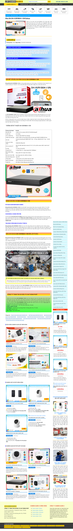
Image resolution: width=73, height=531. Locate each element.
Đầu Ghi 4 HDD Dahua (57, 229)
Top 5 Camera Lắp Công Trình (41, 52)
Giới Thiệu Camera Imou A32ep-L (60, 413)
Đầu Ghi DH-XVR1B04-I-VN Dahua (17, 18)
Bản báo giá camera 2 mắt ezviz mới (13, 50)
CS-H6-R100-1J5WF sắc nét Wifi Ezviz (14, 465)
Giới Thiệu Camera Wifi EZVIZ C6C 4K (36, 315)
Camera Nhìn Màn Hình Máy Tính (59, 261)
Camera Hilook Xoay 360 (58, 307)
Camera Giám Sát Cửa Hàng (8, 527)
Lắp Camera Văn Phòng (18, 527)
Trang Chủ (8, 15)
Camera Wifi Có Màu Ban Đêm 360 (59, 286)
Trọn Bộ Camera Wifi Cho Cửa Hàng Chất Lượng (15, 320)
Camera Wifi (32, 4)
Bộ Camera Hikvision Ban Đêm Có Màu (13, 74)
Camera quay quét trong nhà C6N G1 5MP (37, 403)
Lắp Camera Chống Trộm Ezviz (59, 263)
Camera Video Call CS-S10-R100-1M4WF (14, 403)
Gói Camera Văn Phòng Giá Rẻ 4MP (44, 318)
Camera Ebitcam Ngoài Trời (58, 266)
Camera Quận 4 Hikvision (37, 512)
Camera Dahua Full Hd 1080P (24, 15)
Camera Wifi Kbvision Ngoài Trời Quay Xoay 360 (15, 61)
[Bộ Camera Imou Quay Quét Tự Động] (36, 415)
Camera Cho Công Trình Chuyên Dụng (59, 258)
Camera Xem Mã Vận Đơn (60, 525)
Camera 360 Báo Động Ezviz (58, 288)
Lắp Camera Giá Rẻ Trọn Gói (28, 72)
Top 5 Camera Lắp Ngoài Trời (26, 50)
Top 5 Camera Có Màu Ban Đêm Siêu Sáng (41, 50)
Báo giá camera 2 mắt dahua (11, 52)
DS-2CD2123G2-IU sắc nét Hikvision (13, 369)
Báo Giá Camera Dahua (21, 316)
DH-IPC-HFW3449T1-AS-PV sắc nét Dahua (37, 343)
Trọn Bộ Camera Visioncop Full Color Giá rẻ (14, 72)
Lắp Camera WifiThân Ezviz (30, 63)
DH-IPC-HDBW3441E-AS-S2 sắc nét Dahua (37, 465)
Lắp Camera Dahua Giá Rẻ (25, 525)
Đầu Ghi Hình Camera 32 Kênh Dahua (60, 221)
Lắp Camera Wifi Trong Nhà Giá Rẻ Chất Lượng (15, 63)
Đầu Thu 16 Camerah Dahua (58, 226)
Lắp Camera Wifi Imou (33, 525)
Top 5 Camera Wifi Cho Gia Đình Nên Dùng (60, 281)
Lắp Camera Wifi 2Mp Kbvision (59, 283)
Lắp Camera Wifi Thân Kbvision (40, 65)
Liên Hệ (60, 4)
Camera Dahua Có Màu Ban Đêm (59, 234)
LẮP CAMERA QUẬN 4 (10, 506)
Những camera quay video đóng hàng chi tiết (26, 52)
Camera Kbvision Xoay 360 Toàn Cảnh (59, 304)
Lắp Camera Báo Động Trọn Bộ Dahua (42, 72)
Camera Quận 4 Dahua (37, 508)
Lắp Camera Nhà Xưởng (26, 527)
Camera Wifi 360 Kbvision (58, 294)
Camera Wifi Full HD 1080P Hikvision (60, 275)
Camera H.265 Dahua (57, 239)
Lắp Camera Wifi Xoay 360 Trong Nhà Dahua (59, 292)
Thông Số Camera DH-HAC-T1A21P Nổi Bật (60, 438)
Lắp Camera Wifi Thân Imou (58, 277)
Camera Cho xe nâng (57, 244)
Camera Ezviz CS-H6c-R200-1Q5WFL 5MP (14, 433)
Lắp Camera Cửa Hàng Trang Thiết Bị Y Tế (60, 486)
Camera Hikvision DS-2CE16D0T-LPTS (14, 343)
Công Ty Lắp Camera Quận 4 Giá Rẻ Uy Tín (19, 315)
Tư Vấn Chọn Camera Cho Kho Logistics (59, 247)
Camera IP (38, 4)
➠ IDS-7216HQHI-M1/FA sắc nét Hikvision (37, 369)
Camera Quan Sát (24, 4)
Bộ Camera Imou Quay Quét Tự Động (36, 417)
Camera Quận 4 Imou (36, 514)
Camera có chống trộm (57, 255)
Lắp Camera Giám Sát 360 (51, 525)
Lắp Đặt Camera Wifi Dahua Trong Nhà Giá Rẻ (24, 65)
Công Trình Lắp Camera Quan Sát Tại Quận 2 (35, 316)
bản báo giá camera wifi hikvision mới (43, 63)
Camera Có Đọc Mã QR (57, 241)
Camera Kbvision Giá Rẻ (16, 525)
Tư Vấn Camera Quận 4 (53, 4)
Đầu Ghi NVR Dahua (57, 224)
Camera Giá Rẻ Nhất (57, 250)
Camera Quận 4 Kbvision (37, 510)
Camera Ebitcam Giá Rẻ (10, 65)
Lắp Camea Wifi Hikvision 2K (58, 272)
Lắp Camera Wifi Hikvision (30, 61)
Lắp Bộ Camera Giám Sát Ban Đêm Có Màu (30, 74)
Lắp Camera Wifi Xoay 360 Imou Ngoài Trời (59, 298)
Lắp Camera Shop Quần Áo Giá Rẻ (29, 318)
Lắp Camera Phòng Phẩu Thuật (59, 252)
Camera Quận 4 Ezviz (37, 516)
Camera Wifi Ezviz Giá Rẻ (42, 525)
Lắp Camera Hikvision (7, 525)
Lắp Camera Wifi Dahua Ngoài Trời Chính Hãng (59, 269)
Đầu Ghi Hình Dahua (14, 15)
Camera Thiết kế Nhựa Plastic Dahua (60, 231)
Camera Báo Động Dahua (58, 236)
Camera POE (44, 4)
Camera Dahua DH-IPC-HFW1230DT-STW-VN (37, 491)
